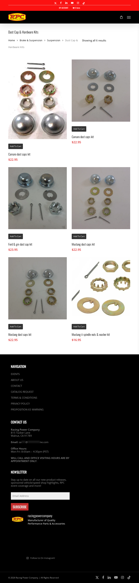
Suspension (53, 40)
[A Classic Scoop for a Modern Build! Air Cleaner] (20, 547)
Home (11, 40)
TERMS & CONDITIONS (24, 397)
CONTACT (16, 385)
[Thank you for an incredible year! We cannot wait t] (60, 547)
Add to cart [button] (15, 146)
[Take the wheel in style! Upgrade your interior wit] (40, 535)
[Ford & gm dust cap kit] (37, 198)
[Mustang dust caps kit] (101, 198)
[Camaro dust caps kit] (37, 99)
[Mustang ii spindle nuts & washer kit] (101, 288)
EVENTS (15, 374)
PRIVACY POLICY (20, 403)
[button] (129, 17)
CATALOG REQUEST (22, 391)
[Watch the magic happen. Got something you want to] (20, 535)
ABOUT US (17, 380)
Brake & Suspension (31, 40)
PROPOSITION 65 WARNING (27, 409)
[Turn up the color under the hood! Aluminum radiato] (40, 547)
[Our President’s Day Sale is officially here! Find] (60, 535)
